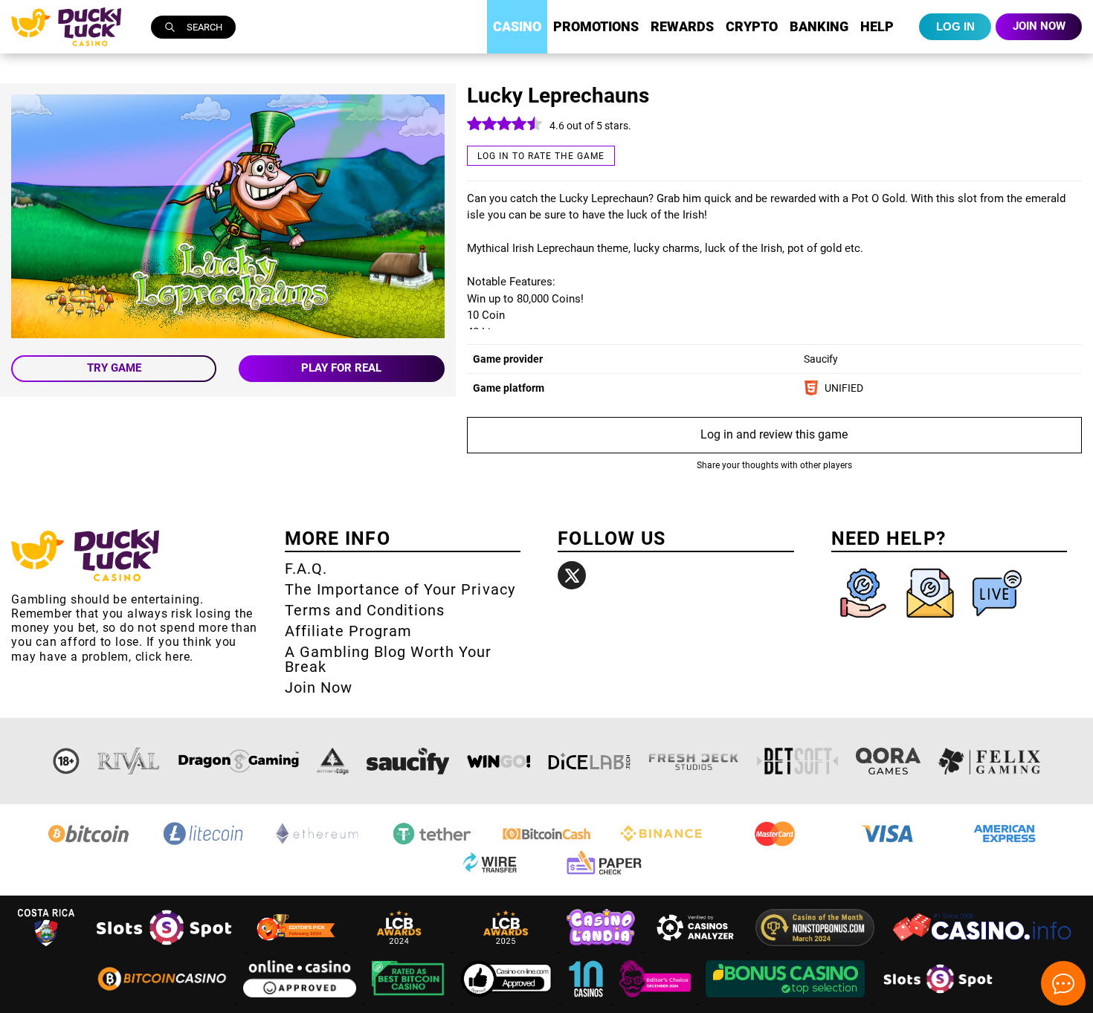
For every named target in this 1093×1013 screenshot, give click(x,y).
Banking (819, 26)
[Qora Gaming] (888, 761)
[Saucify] (408, 761)
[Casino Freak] (656, 999)
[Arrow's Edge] (332, 761)
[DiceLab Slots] (589, 761)
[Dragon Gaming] (238, 761)
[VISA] (890, 844)
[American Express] (1004, 844)
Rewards (682, 26)
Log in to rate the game (540, 156)
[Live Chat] (997, 621)
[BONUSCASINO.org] (787, 999)
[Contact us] (931, 621)
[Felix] (989, 761)
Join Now (318, 687)
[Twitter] (572, 575)
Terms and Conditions (365, 610)
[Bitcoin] (88, 844)
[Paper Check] (604, 874)
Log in (955, 26)
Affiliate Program (349, 631)
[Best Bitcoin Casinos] (409, 999)
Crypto (752, 26)
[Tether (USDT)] (432, 844)
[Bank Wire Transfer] (489, 874)
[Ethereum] (317, 844)
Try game (114, 368)
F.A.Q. (306, 568)
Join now (1039, 26)
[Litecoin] (203, 844)
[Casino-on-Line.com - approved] (508, 999)
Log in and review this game (774, 434)
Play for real (341, 368)
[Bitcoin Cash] (546, 844)
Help (877, 26)
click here (162, 657)
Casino (517, 26)
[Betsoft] (798, 761)
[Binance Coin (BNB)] (661, 844)
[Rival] (129, 761)
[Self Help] (864, 621)
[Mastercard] (775, 844)
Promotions (596, 26)
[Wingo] (498, 761)
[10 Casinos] (587, 999)
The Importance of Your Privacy (400, 589)
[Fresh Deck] (693, 761)
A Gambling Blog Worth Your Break (388, 659)
